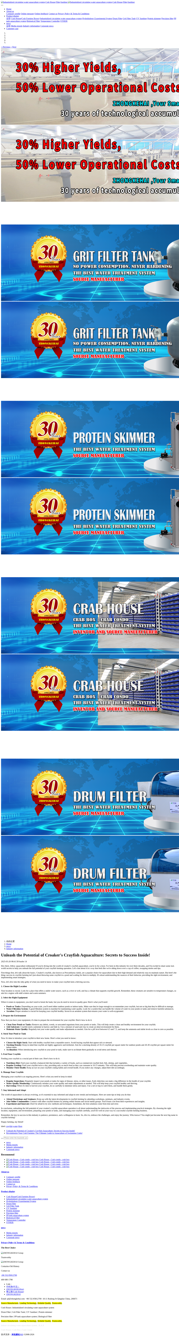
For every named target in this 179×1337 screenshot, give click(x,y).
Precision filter (12, 1213)
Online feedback (13, 1182)
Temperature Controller (16, 1220)
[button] (5, 47)
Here (20, 1126)
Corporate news (12, 1149)
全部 (8, 18)
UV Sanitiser (11, 1208)
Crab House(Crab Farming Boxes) (20, 1196)
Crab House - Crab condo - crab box (54, 1159)
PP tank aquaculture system (17, 1215)
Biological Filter (13, 1218)
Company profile (13, 1177)
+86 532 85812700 (9, 1275)
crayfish (9, 1126)
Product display (8, 1191)
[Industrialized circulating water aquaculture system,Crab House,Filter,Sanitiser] (89, 2)
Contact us (10, 1184)
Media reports (12, 1145)
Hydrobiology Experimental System (21, 1201)
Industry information (14, 949)
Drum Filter (11, 1204)
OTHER (9, 1222)
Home (8, 9)
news (8, 946)
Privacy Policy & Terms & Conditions (22, 1186)
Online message (12, 1179)
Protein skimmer (13, 1211)
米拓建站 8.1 (17, 1334)
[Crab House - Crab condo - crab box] (22, 1159)
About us (5, 1172)
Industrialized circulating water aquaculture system (27, 1199)
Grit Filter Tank (12, 1206)
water (15, 1126)
